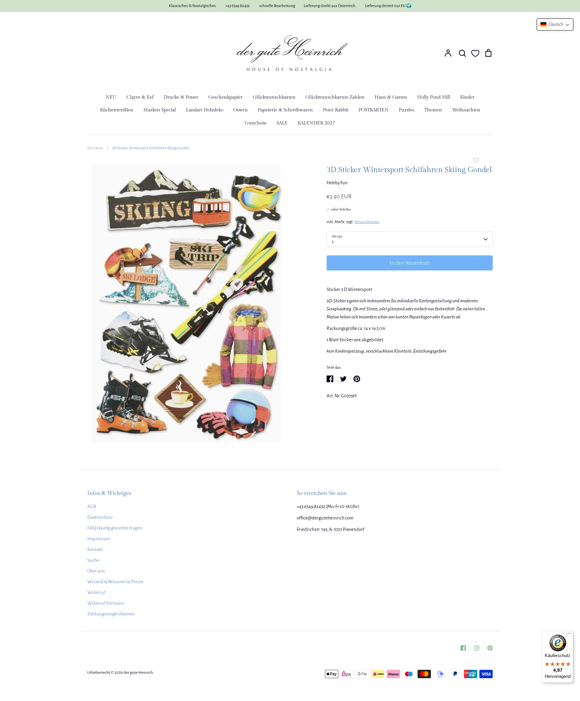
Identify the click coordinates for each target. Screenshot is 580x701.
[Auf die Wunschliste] (476, 161)
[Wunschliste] (475, 53)
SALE (282, 123)
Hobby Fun (337, 182)
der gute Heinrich (138, 672)
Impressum (98, 538)
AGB (91, 506)
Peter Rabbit (335, 110)
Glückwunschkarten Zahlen (335, 97)
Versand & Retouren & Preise (115, 581)
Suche (93, 560)
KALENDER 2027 (316, 123)
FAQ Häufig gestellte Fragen (114, 528)
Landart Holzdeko (204, 110)
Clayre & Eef (140, 97)
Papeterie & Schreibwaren (285, 110)
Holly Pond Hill (433, 97)
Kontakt (95, 549)
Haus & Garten (391, 97)
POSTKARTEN (373, 110)
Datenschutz (100, 517)
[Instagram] (476, 648)
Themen (433, 110)
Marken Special (159, 110)
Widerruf (96, 592)
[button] (555, 24)
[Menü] (569, 635)
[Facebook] (463, 648)
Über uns (96, 570)
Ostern (240, 110)
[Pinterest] (490, 648)
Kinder (467, 97)
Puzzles (406, 110)
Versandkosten (366, 222)
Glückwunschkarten (274, 97)
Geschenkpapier (225, 97)
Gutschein (256, 123)
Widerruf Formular (106, 603)
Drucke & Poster (181, 97)
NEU (111, 97)
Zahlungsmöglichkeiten (111, 613)
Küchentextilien (116, 110)
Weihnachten (466, 110)
